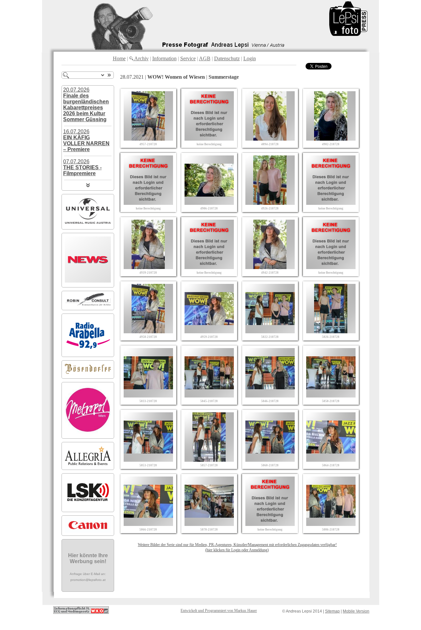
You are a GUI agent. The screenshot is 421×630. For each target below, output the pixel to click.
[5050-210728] (331, 395)
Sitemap (332, 611)
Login (249, 58)
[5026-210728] (331, 331)
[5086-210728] (331, 524)
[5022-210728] (270, 331)
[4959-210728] (209, 331)
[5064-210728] (331, 460)
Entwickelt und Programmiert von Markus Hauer (219, 610)
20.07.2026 (86, 104)
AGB (204, 58)
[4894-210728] (270, 139)
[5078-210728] (209, 524)
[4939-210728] (148, 267)
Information (164, 58)
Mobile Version (356, 611)
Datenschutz (227, 58)
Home (119, 58)
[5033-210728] (148, 395)
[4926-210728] (270, 203)
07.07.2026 (82, 167)
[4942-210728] (270, 267)
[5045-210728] (209, 395)
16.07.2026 (86, 140)
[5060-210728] (270, 460)
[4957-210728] (148, 139)
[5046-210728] (270, 395)
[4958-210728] (148, 331)
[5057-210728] (209, 460)
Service (188, 58)
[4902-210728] (331, 139)
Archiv (141, 58)
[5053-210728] (148, 460)
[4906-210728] (209, 203)
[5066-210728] (148, 524)
